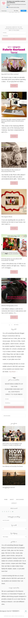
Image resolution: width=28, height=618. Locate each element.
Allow (23, 10)
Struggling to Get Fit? (9, 487)
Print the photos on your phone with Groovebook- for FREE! (11, 259)
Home (5, 499)
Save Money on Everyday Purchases (13, 466)
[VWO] (6, 10)
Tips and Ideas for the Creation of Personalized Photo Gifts (10, 170)
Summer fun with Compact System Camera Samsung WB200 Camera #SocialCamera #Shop (13, 121)
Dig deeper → (13, 371)
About (12, 499)
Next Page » (16, 324)
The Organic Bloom (6, 217)
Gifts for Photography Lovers (9, 305)
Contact (14, 503)
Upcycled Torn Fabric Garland (9, 74)
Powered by (3, 10)
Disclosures (20, 499)
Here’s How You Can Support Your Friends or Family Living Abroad (12, 444)
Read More (14, 85)
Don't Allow (16, 10)
